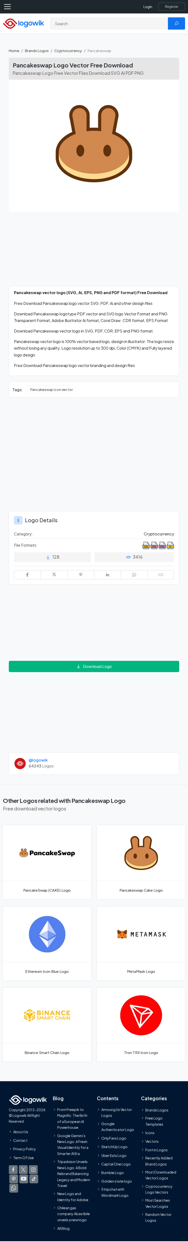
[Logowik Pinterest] (13, 1179)
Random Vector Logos (158, 1217)
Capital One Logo (116, 1164)
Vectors (152, 1141)
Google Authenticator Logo (117, 1126)
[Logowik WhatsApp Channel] (13, 1188)
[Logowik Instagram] (33, 1169)
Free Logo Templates (154, 1121)
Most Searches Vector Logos (157, 1203)
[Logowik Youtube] (23, 1179)
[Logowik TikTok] (33, 1179)
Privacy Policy (24, 1149)
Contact (20, 1140)
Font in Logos (156, 1150)
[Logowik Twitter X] (23, 1169)
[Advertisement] (94, 252)
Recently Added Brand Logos (159, 1161)
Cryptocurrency (68, 50)
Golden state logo (116, 1181)
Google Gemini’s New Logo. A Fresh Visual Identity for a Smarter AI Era (72, 1144)
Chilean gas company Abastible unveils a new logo (73, 1214)
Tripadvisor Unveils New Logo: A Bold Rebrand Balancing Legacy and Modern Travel (73, 1174)
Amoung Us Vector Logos (116, 1112)
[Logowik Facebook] (13, 1169)
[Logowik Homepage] (23, 23)
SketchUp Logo (114, 1147)
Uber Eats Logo (114, 1155)
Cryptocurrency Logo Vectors (159, 1189)
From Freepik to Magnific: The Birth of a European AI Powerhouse (72, 1118)
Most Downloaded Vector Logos (160, 1175)
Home (14, 50)
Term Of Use (23, 1157)
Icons (149, 1133)
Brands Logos (37, 50)
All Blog (63, 1228)
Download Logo (97, 666)
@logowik (38, 760)
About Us (20, 1132)
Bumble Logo (112, 1172)
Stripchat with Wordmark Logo (115, 1192)
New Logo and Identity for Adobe (72, 1197)
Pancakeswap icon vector (51, 389)
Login (147, 7)
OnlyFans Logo (113, 1138)
